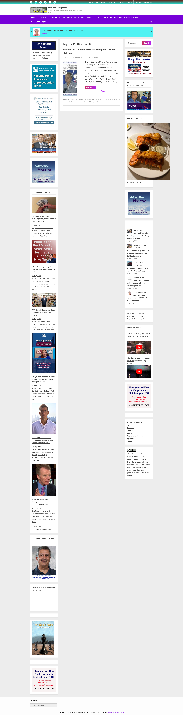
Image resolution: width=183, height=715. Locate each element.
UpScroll (130, 439)
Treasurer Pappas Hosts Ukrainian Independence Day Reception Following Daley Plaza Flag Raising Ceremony (138, 250)
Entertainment (112, 2)
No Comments (93, 57)
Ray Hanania (81, 57)
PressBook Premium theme (116, 712)
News (97, 2)
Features (121, 2)
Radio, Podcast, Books (103, 18)
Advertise (129, 2)
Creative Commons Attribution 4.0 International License (136, 459)
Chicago (74, 99)
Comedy (80, 99)
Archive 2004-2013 (38, 22)
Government (106, 99)
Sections (44, 18)
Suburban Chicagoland (57, 7)
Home (91, 2)
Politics (71, 102)
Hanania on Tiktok (131, 18)
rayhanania (78, 102)
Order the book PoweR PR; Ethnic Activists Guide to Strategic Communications (137, 316)
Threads (130, 441)
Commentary (96, 99)
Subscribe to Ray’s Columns (143, 2)
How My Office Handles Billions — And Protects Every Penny (63, 30)
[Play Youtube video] (139, 347)
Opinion (103, 2)
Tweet (103, 91)
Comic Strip (88, 99)
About (33, 18)
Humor (112, 99)
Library (54, 18)
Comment (89, 18)
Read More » (91, 87)
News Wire (118, 18)
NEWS (139, 225)
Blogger (44, 33)
